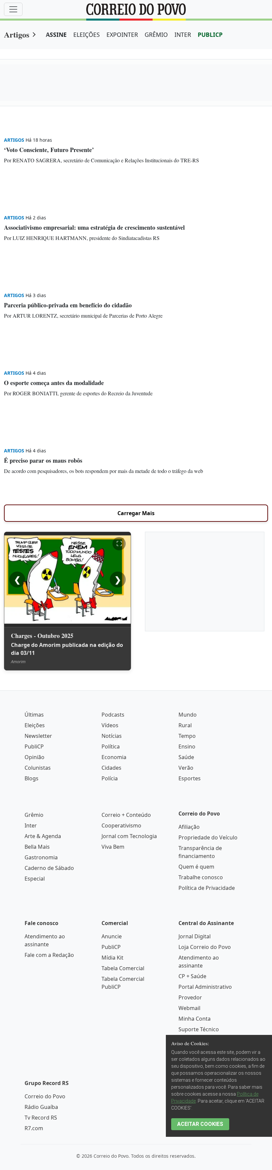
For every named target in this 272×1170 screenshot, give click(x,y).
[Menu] (13, 9)
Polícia (110, 778)
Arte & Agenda (43, 836)
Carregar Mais (136, 513)
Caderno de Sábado (49, 868)
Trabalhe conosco (200, 877)
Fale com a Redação (49, 955)
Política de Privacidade (206, 888)
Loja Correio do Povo (204, 947)
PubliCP (34, 746)
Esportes (189, 778)
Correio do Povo (45, 1096)
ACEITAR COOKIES (200, 1124)
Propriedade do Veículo (208, 837)
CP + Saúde (192, 976)
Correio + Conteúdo (126, 815)
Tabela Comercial (123, 968)
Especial (35, 878)
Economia (114, 757)
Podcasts (113, 714)
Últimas (34, 714)
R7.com (34, 1128)
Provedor (190, 997)
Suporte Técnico (198, 1029)
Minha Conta (194, 1018)
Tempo (187, 736)
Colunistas (38, 767)
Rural (185, 725)
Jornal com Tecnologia (129, 836)
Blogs (31, 778)
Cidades (111, 767)
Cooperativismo (121, 825)
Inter (31, 825)
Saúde (186, 757)
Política (111, 746)
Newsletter (38, 736)
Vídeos (110, 725)
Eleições (35, 725)
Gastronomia (41, 857)
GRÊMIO (156, 35)
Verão (185, 767)
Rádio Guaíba (41, 1107)
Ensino (186, 746)
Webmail (189, 1008)
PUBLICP (210, 35)
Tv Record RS (41, 1117)
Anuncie (112, 936)
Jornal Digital (194, 936)
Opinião (34, 757)
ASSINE (56, 35)
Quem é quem (196, 866)
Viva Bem (113, 846)
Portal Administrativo (205, 986)
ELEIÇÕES (86, 35)
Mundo (187, 714)
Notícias (112, 736)
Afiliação (189, 826)
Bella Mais (37, 846)
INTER (182, 35)
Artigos (16, 34)
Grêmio (34, 815)
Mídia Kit (112, 957)
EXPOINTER (122, 35)
